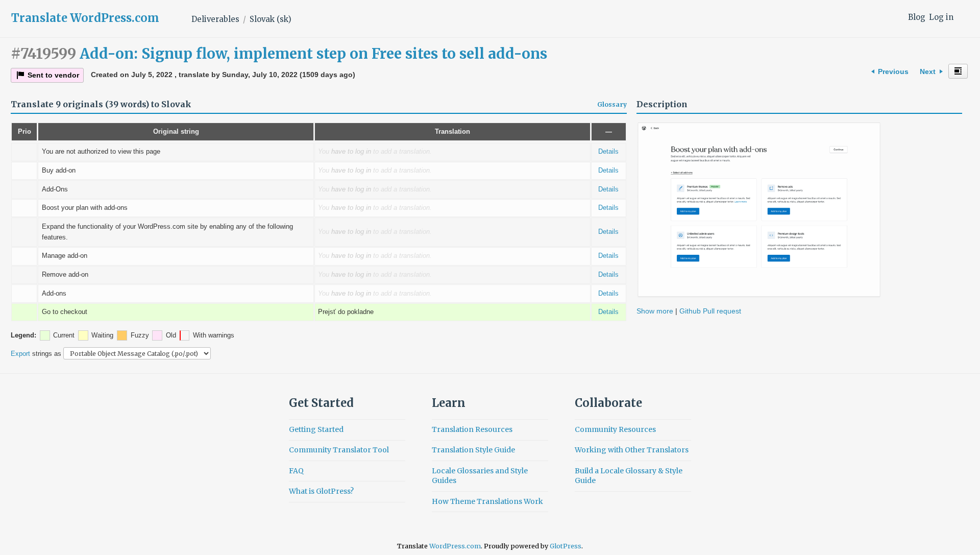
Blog (916, 17)
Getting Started (316, 429)
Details (608, 151)
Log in (941, 17)
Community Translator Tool (339, 449)
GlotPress (565, 546)
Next (928, 71)
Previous (893, 71)
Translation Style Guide (473, 449)
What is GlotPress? (321, 491)
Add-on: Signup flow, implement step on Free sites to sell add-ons (279, 53)
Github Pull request (710, 311)
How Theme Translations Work (487, 501)
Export (20, 353)
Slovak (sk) (270, 19)
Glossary (612, 104)
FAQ (296, 470)
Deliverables (215, 19)
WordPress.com (455, 546)
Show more (655, 311)
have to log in (351, 151)
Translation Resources (472, 429)
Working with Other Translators (632, 449)
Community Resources (615, 429)
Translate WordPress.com (85, 18)
